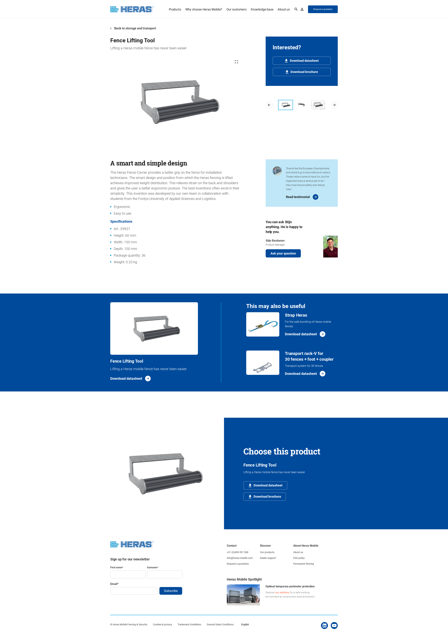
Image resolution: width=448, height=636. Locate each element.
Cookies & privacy (162, 624)
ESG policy (299, 558)
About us (284, 9)
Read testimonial (298, 197)
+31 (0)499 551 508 (237, 552)
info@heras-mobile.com (240, 558)
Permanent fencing (303, 563)
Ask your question (283, 253)
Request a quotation (238, 563)
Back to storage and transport (135, 28)
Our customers (236, 9)
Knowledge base (262, 9)
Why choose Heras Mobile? (203, 9)
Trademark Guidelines (189, 624)
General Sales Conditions (220, 624)
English (245, 624)
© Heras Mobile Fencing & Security (128, 624)
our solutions (282, 592)
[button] (269, 104)
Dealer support (268, 558)
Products (175, 9)
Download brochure (304, 72)
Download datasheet (304, 60)
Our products (267, 552)
